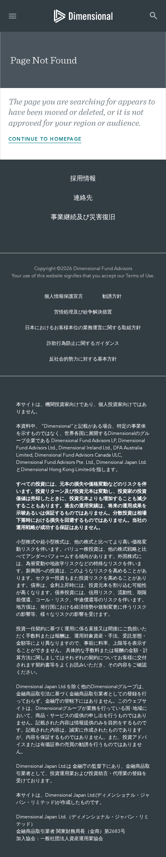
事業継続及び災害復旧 (83, 217)
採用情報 (83, 179)
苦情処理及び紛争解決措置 (83, 312)
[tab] (83, 16)
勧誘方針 (112, 296)
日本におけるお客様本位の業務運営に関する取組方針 (83, 328)
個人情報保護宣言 (63, 296)
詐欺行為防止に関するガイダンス (83, 343)
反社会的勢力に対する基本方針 (83, 359)
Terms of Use (140, 276)
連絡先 (83, 198)
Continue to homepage (44, 139)
